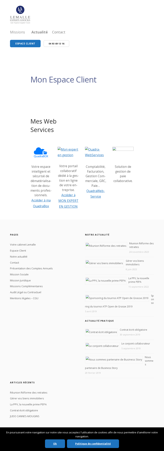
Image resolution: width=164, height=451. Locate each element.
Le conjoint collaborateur (135, 343)
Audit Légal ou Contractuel (25, 292)
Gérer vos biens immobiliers (135, 262)
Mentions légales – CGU (24, 298)
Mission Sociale (19, 274)
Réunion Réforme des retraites (28, 392)
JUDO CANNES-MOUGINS (24, 416)
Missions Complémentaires (26, 286)
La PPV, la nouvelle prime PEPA (138, 280)
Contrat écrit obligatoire (133, 329)
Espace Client (18, 250)
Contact (58, 32)
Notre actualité (18, 256)
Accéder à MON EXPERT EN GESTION (68, 201)
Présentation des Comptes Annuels (31, 268)
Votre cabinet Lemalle (23, 244)
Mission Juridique (20, 280)
